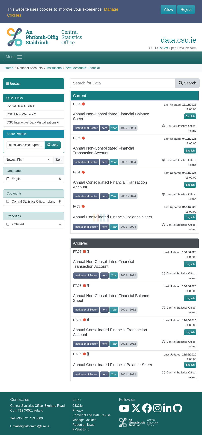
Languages (14, 170)
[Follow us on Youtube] (125, 410)
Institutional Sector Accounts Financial (73, 68)
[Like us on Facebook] (147, 410)
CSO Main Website (20, 114)
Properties (14, 216)
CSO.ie (77, 405)
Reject (186, 9)
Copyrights (14, 193)
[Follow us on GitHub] (178, 410)
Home (9, 68)
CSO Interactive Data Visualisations (32, 122)
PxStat (163, 48)
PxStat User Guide (20, 106)
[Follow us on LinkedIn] (168, 410)
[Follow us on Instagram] (158, 410)
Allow (168, 9)
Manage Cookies (84, 420)
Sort (59, 159)
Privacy (77, 410)
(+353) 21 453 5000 (29, 418)
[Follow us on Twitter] (136, 410)
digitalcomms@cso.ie (34, 426)
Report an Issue (83, 424)
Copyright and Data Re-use (91, 415)
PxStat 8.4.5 (80, 429)
